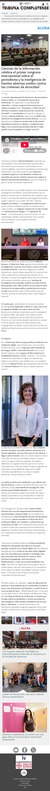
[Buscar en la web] (47, 4)
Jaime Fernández (11, 91)
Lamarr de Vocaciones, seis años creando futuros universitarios (23, 695)
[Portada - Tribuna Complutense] (25, 8)
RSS (25, 787)
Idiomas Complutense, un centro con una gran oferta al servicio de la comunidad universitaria (23, 737)
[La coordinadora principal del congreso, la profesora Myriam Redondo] (18, 620)
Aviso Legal (25, 783)
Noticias (14, 13)
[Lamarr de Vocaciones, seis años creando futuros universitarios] (24, 677)
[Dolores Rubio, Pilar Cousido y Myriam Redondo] (6, 620)
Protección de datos (25, 785)
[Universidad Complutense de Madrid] (25, 3)
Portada (5, 13)
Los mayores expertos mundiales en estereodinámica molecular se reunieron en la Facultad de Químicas (24, 654)
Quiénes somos (25, 781)
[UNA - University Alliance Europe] (24, 772)
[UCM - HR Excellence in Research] (24, 758)
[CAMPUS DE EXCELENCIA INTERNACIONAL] (24, 765)
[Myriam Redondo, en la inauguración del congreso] (42, 620)
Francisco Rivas (30, 91)
